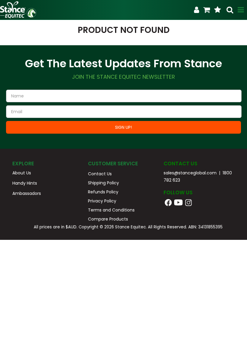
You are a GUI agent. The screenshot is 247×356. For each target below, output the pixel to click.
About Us (21, 173)
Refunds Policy (103, 192)
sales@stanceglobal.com (190, 173)
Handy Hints (24, 183)
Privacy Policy (102, 201)
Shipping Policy (103, 183)
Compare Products (108, 219)
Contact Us (100, 174)
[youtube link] (182, 202)
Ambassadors (26, 193)
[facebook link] (168, 202)
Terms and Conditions (111, 210)
